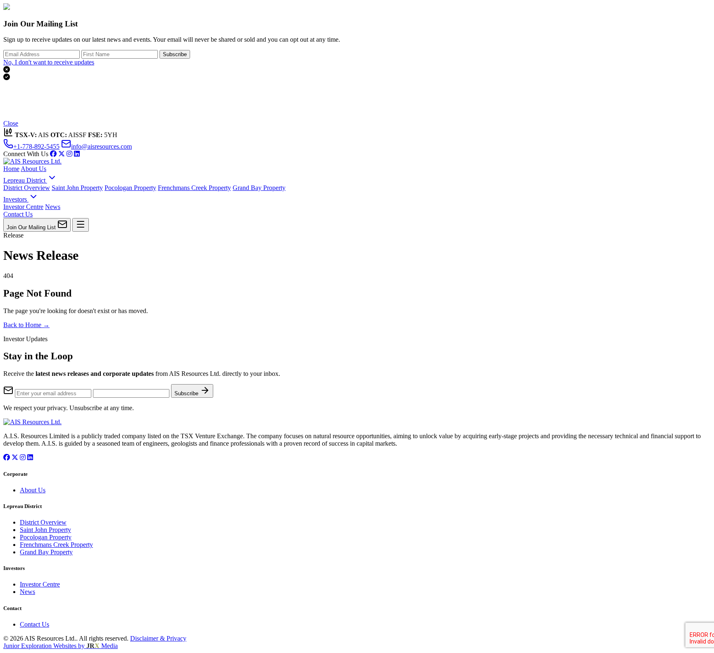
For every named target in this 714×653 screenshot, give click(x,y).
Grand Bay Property (259, 187)
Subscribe (175, 54)
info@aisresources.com (101, 146)
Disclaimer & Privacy (158, 638)
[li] (77, 153)
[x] (61, 153)
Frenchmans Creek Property (194, 187)
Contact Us (18, 214)
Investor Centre (23, 206)
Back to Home (26, 324)
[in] (69, 153)
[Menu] (80, 225)
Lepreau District (25, 180)
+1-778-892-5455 (36, 146)
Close (10, 123)
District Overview (26, 187)
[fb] (53, 153)
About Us (33, 168)
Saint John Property (77, 187)
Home (11, 168)
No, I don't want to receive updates (48, 62)
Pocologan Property (130, 187)
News (52, 206)
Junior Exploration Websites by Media (60, 645)
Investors (16, 199)
